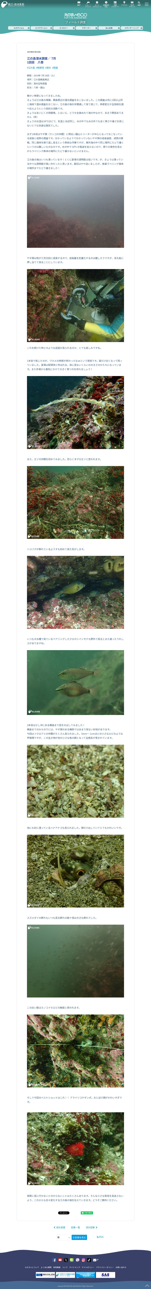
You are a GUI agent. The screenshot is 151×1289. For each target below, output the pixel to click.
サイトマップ (74, 1267)
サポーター (86, 28)
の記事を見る (79, 1237)
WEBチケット (132, 6)
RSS (101, 1236)
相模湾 (40, 67)
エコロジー (63, 28)
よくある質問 (46, 1267)
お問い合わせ (121, 1267)
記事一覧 (75, 1227)
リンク (65, 1267)
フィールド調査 (75, 22)
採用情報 (56, 1267)
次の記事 (90, 1227)
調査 (55, 67)
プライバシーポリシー (105, 1267)
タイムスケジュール (97, 6)
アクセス (124, 5)
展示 (78, 5)
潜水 (48, 67)
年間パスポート (115, 6)
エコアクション (41, 28)
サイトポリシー (88, 1267)
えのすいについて (32, 1267)
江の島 (31, 67)
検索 (139, 5)
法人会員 (109, 28)
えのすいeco (19, 28)
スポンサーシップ (131, 28)
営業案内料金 (106, 6)
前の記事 (60, 1227)
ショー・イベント (88, 6)
